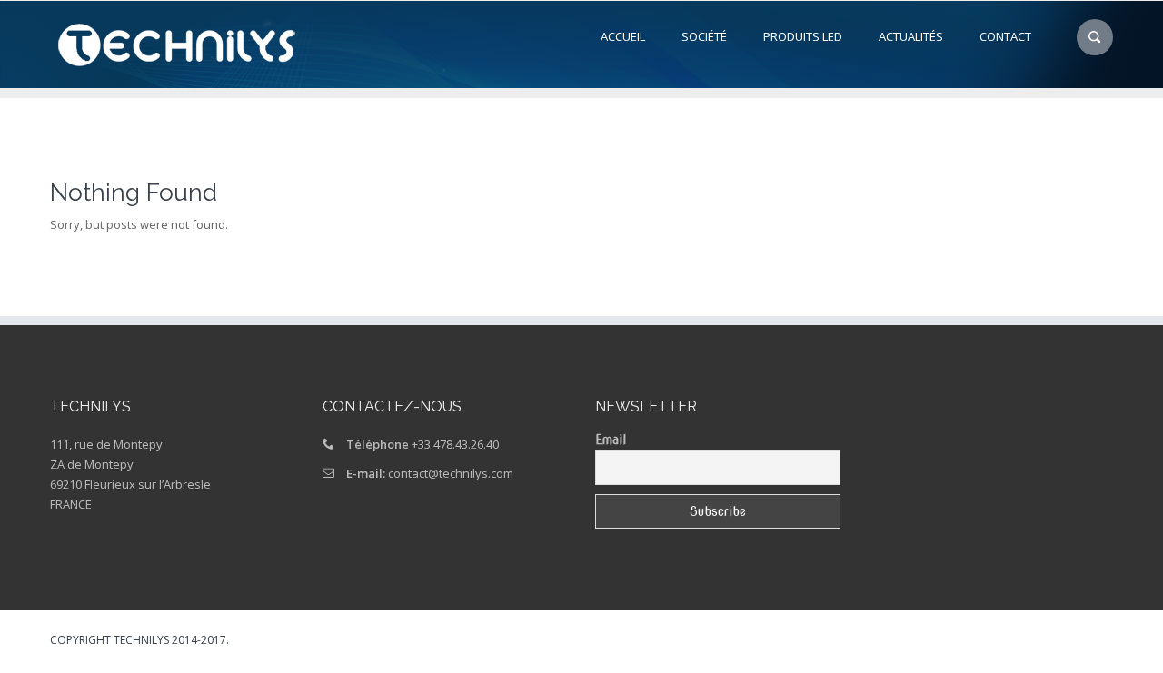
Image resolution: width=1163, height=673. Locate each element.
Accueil (623, 36)
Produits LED (802, 36)
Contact (1005, 36)
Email (611, 440)
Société (704, 36)
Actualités (911, 36)
